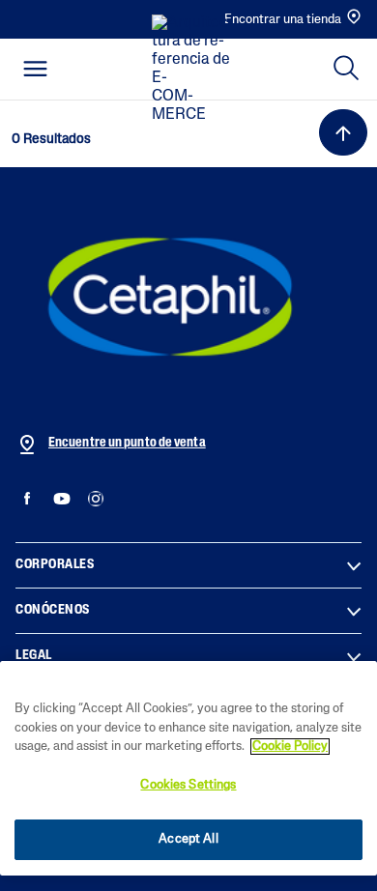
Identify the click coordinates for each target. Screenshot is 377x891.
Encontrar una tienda (282, 20)
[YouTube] (61, 499)
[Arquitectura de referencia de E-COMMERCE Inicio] (194, 69)
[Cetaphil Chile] (170, 296)
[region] (188, 768)
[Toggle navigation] (35, 68)
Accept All (188, 839)
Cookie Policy (290, 746)
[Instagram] (95, 499)
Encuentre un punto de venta (127, 443)
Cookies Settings (188, 785)
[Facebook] (27, 499)
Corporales (54, 565)
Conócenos (52, 610)
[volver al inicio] (343, 132)
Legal (33, 655)
